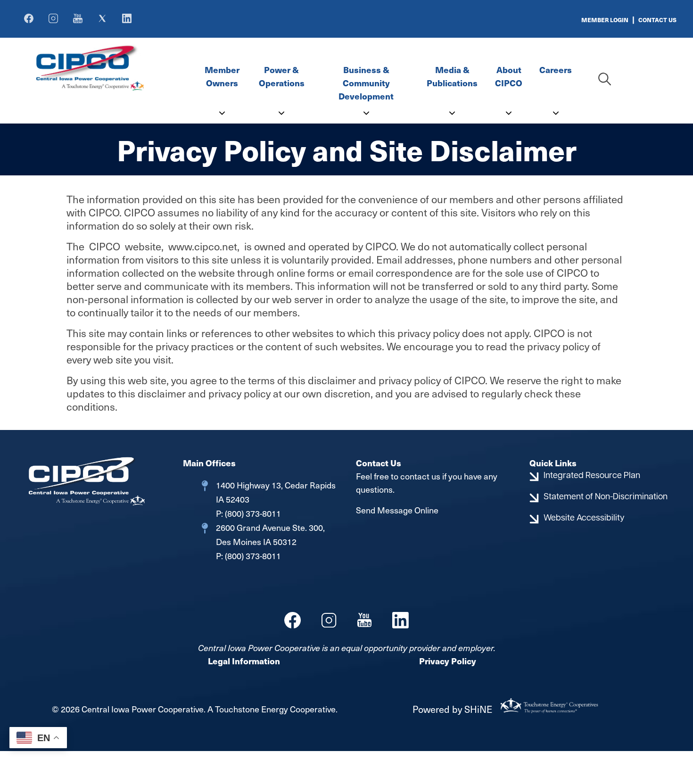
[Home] (113, 67)
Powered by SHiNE (452, 709)
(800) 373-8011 (252, 513)
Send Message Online (397, 510)
